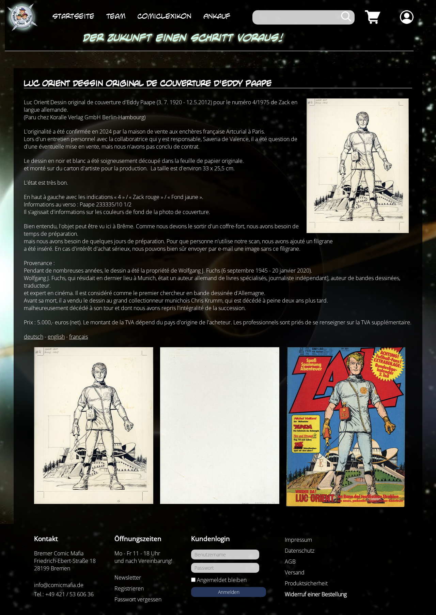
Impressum (298, 539)
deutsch (33, 336)
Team (115, 16)
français (78, 336)
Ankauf (216, 16)
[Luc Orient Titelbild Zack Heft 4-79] (345, 427)
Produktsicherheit (306, 583)
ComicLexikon (164, 16)
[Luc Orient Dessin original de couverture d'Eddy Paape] (358, 165)
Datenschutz (299, 550)
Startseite (73, 16)
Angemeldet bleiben (222, 580)
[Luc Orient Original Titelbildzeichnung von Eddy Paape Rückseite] (219, 425)
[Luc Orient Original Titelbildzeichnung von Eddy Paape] (93, 425)
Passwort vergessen (137, 599)
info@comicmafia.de (58, 585)
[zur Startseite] (22, 17)
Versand (295, 572)
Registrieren (129, 588)
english (56, 336)
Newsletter (127, 577)
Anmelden (228, 592)
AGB (290, 561)
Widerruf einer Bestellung (316, 594)
